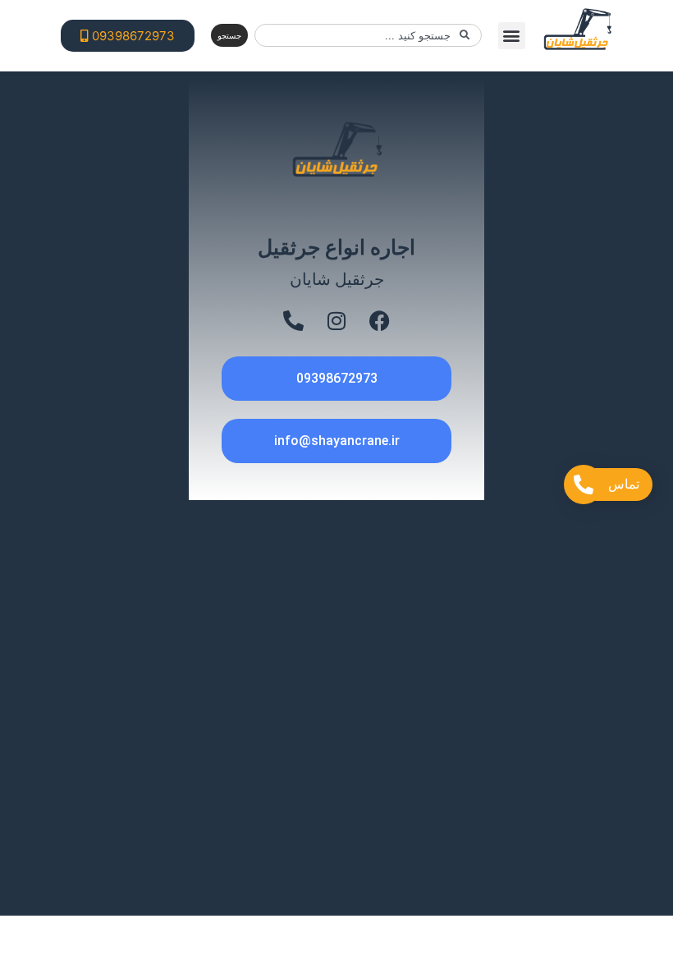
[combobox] (368, 35)
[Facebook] (379, 320)
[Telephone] (293, 320)
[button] (511, 35)
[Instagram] (336, 320)
